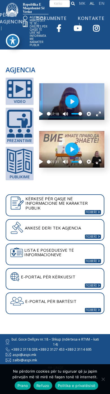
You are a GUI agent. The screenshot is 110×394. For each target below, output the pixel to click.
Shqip (92, 3)
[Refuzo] (103, 379)
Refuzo (42, 385)
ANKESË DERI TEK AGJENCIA (53, 228)
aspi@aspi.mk (24, 354)
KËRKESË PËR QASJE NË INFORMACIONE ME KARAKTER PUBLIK (56, 203)
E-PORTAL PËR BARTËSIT (50, 301)
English (101, 3)
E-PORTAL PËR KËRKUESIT (48, 277)
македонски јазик (82, 3)
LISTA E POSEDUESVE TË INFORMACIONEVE (49, 252)
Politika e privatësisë (77, 385)
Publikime (20, 176)
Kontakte (91, 18)
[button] (73, 3)
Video (20, 101)
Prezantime (19, 140)
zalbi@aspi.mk (24, 360)
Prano (22, 385)
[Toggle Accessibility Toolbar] (12, 41)
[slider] (48, 113)
